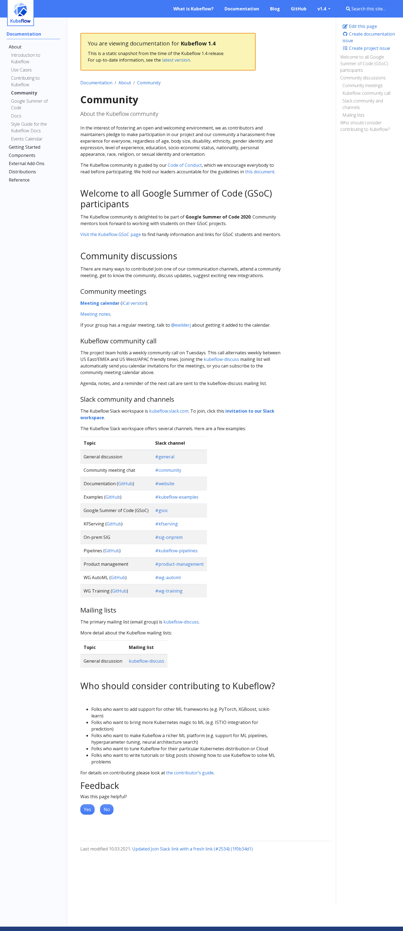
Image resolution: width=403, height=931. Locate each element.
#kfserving (166, 524)
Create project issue (369, 48)
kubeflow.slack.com (168, 411)
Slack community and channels (362, 104)
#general (164, 457)
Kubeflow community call (366, 93)
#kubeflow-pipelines (176, 551)
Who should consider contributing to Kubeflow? (365, 126)
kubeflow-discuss (221, 359)
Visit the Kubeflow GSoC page (110, 234)
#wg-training (169, 591)
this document (259, 172)
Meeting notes (95, 314)
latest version (176, 60)
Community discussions (363, 78)
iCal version (134, 303)
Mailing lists (353, 115)
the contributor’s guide (190, 773)
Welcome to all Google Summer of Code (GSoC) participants (364, 63)
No (107, 809)
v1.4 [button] (322, 9)
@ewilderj (181, 325)
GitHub (125, 484)
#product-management (179, 564)
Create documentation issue (368, 37)
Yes (87, 809)
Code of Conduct (185, 165)
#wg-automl (168, 577)
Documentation (96, 83)
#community (168, 470)
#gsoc (161, 510)
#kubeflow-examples (176, 497)
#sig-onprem (169, 537)
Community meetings (362, 85)
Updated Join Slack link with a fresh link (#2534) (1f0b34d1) (192, 849)
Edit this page (362, 26)
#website (164, 484)
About (124, 83)
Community (149, 83)
